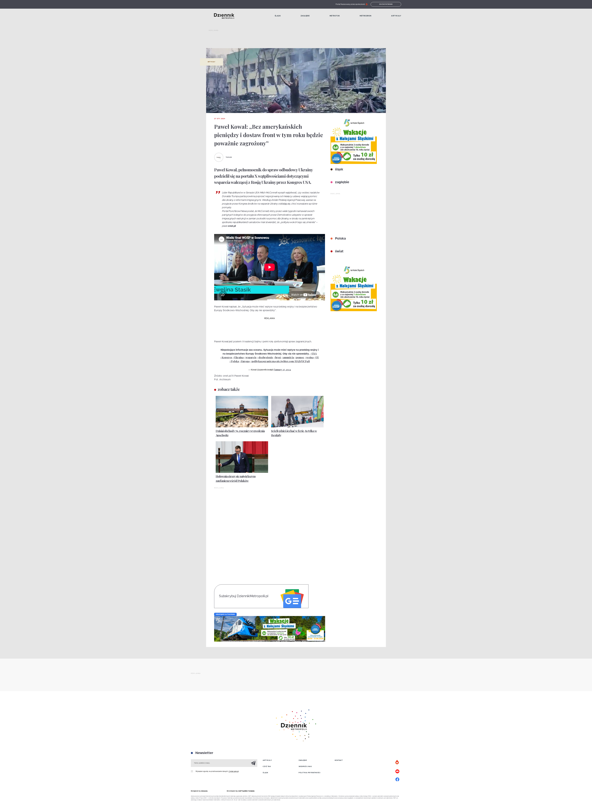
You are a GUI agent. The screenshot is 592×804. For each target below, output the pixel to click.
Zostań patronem (386, 4)
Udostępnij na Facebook (225, 614)
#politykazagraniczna (263, 361)
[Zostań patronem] (397, 762)
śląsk (338, 169)
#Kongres (226, 357)
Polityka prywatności (309, 772)
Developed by (232, 791)
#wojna (309, 357)
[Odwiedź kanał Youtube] (397, 770)
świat (338, 251)
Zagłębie (305, 16)
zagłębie (341, 182)
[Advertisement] (265, 40)
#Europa (245, 361)
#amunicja (288, 357)
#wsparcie (250, 357)
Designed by (196, 791)
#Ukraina (238, 357)
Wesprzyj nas (305, 766)
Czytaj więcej (234, 771)
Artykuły (396, 16)
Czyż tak (267, 766)
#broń (277, 357)
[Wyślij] (253, 762)
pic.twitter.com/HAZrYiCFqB (293, 361)
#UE (316, 357)
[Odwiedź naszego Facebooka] (397, 779)
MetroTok (335, 16)
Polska (340, 238)
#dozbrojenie (265, 357)
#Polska (234, 361)
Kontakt (339, 760)
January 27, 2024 (282, 369)
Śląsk (278, 16)
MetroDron (365, 16)
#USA (313, 353)
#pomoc (299, 357)
